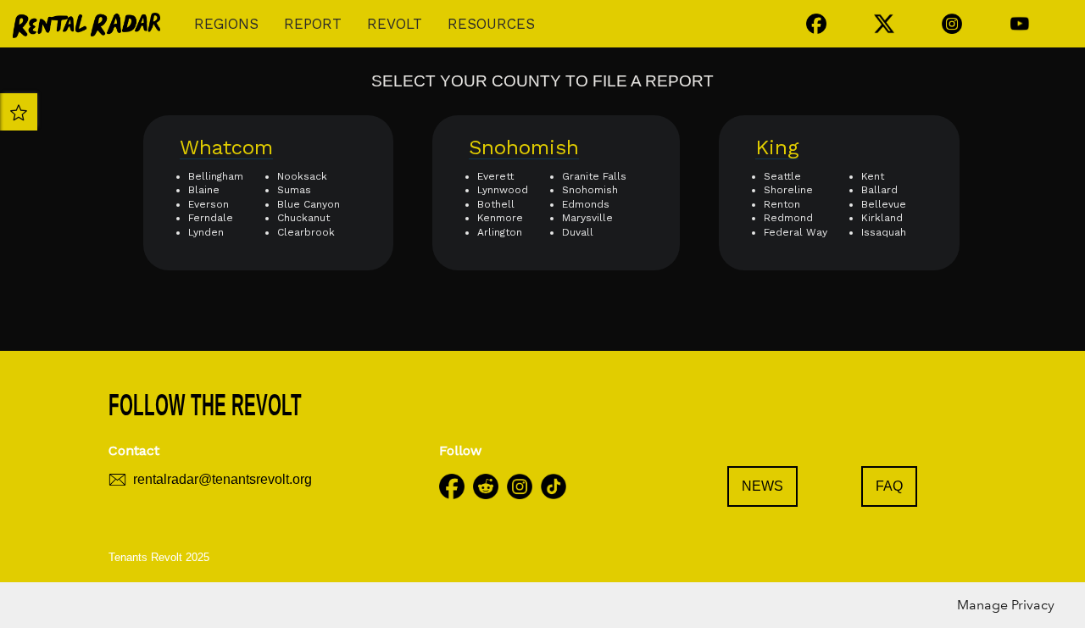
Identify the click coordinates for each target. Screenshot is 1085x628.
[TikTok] (553, 480)
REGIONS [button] (226, 23)
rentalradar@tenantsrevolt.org (222, 479)
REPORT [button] (313, 23)
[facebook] (452, 480)
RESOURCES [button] (491, 23)
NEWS (762, 486)
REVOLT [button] (394, 23)
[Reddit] (485, 480)
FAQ (889, 486)
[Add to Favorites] (18, 112)
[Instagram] (519, 480)
